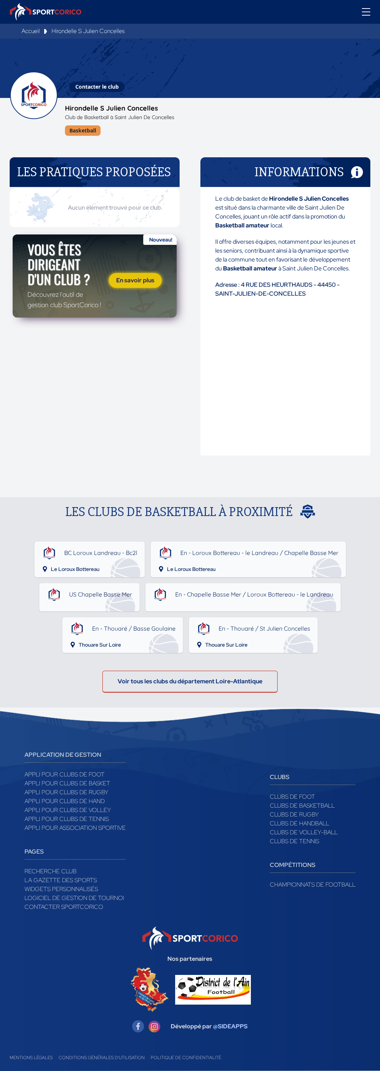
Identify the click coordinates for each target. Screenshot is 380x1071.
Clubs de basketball (302, 805)
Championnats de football (313, 884)
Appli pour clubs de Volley (67, 810)
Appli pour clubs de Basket (67, 783)
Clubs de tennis (294, 841)
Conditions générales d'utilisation (102, 1058)
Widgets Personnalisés (61, 889)
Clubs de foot (292, 797)
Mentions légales (31, 1058)
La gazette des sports (60, 880)
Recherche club (50, 871)
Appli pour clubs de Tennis (66, 819)
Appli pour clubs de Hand (64, 801)
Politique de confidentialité (186, 1058)
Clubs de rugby (294, 814)
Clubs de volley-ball (304, 832)
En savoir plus (135, 280)
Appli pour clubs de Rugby (66, 792)
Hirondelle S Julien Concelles (88, 31)
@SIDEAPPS (230, 1026)
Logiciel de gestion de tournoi (74, 898)
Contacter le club (97, 86)
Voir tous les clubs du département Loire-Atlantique (190, 681)
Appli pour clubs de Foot (64, 774)
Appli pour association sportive (75, 828)
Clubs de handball (299, 823)
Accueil (31, 31)
